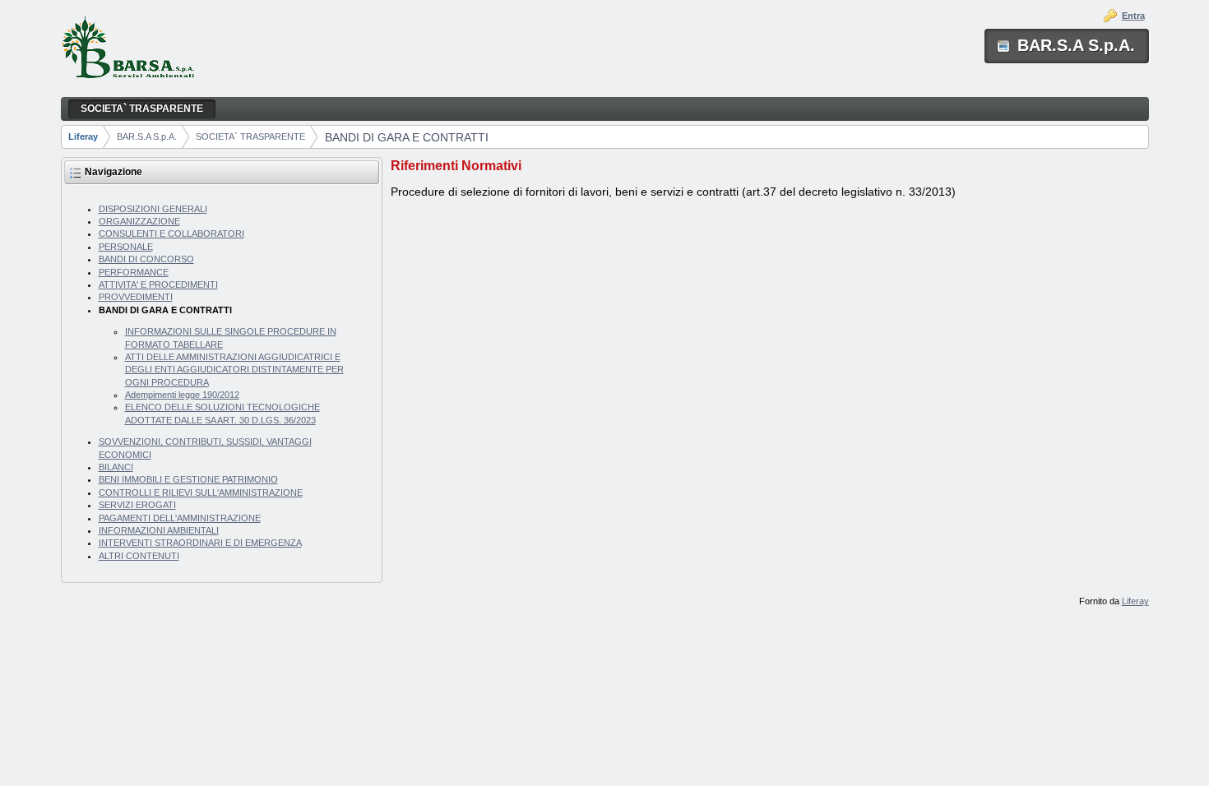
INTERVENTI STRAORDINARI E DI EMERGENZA (200, 543)
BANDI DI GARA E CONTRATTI (407, 137)
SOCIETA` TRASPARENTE (250, 136)
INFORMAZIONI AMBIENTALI (159, 530)
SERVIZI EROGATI (137, 505)
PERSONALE (126, 247)
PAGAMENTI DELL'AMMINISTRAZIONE (180, 518)
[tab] (769, 166)
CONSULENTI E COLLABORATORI (171, 233)
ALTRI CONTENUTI (139, 556)
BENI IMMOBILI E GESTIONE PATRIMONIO (188, 479)
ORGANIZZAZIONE (139, 221)
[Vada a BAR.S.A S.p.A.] (127, 48)
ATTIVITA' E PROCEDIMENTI (158, 284)
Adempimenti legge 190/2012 (182, 395)
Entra (1133, 16)
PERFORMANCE (134, 272)
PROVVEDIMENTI (136, 297)
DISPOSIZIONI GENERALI (153, 209)
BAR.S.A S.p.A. (147, 136)
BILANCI (116, 467)
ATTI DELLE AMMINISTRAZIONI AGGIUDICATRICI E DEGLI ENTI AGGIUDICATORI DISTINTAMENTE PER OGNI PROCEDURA (234, 369)
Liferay (83, 136)
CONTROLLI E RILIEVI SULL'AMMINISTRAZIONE (201, 492)
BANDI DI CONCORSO (146, 259)
